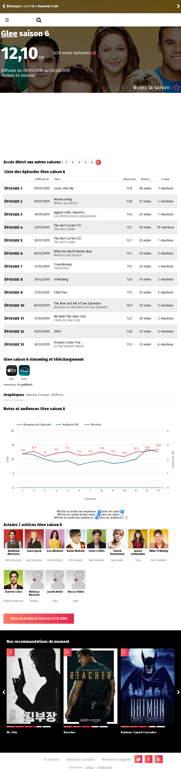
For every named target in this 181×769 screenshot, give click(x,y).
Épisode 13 (14, 344)
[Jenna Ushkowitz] (138, 547)
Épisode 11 (14, 318)
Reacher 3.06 (48, 6)
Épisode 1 (13, 188)
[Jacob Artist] (55, 588)
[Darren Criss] (13, 588)
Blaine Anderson (13, 601)
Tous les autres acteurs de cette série (38, 618)
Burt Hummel (158, 560)
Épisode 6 (13, 253)
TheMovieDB (104, 767)
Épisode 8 (13, 279)
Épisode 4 (13, 227)
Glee (9, 33)
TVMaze (89, 767)
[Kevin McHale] (76, 547)
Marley (34, 601)
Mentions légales (116, 759)
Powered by (10, 384)
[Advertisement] (90, 126)
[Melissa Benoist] (34, 588)
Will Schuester (13, 560)
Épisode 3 (13, 214)
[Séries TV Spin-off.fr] (24, 20)
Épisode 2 (13, 201)
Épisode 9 (13, 292)
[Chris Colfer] (96, 547)
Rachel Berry (54, 560)
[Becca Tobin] (76, 588)
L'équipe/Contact (80, 759)
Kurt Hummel (96, 560)
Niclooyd (13, 6)
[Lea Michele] (55, 547)
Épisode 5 (13, 240)
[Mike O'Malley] (159, 547)
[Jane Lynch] (34, 547)
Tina (138, 560)
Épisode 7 (13, 266)
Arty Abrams (76, 560)
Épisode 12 (14, 331)
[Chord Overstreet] (117, 547)
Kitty (75, 601)
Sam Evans (117, 560)
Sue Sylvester (34, 560)
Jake (55, 601)
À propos (51, 759)
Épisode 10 (14, 305)
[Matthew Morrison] (13, 547)
